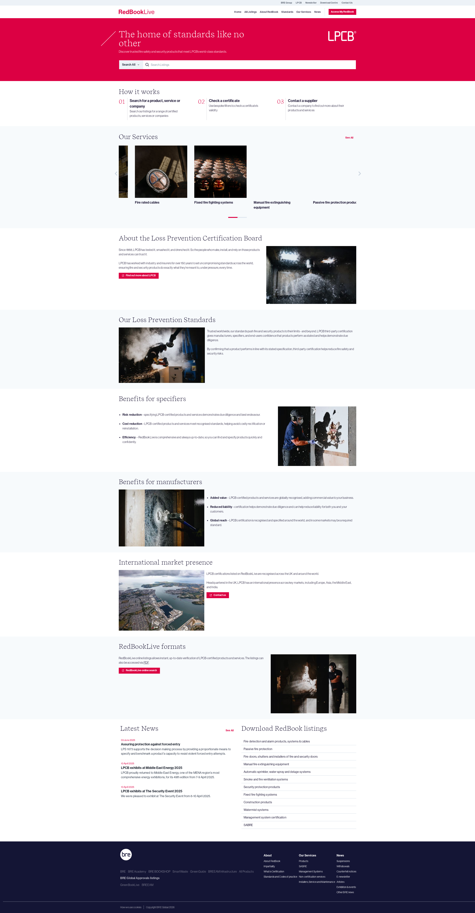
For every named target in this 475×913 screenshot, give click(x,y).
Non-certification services (312, 876)
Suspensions (343, 861)
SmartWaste (180, 871)
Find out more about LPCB (141, 275)
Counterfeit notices (346, 871)
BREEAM (148, 885)
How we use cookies (130, 907)
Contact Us (347, 2)
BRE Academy (137, 871)
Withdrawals (343, 866)
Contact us (220, 595)
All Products (246, 871)
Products (303, 861)
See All (349, 137)
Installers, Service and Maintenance (317, 882)
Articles (340, 882)
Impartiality (269, 866)
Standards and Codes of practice (280, 876)
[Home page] (136, 12)
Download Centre (329, 2)
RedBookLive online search (141, 670)
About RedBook (272, 861)
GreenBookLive (130, 885)
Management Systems (311, 871)
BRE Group (286, 2)
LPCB (299, 2)
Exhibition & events (346, 887)
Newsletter (311, 2)
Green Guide (198, 871)
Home (237, 12)
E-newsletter (343, 876)
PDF (146, 662)
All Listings (250, 12)
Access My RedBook (342, 11)
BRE (123, 871)
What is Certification (274, 871)
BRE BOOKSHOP (159, 871)
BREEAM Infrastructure (222, 871)
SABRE (303, 866)
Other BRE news (345, 892)
